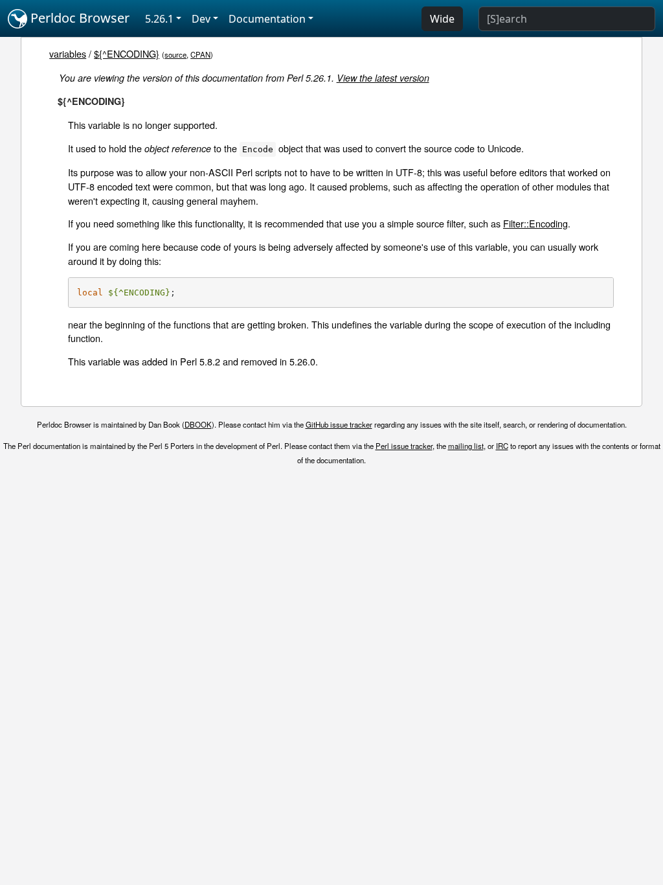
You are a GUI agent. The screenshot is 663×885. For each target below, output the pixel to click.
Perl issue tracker (404, 446)
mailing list (466, 446)
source (175, 54)
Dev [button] (201, 19)
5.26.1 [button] (159, 19)
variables (67, 53)
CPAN (200, 54)
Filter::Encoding (535, 223)
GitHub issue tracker (339, 424)
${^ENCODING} (126, 53)
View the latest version (383, 77)
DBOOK (198, 424)
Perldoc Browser (78, 18)
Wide (442, 19)
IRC (502, 446)
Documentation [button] (267, 19)
